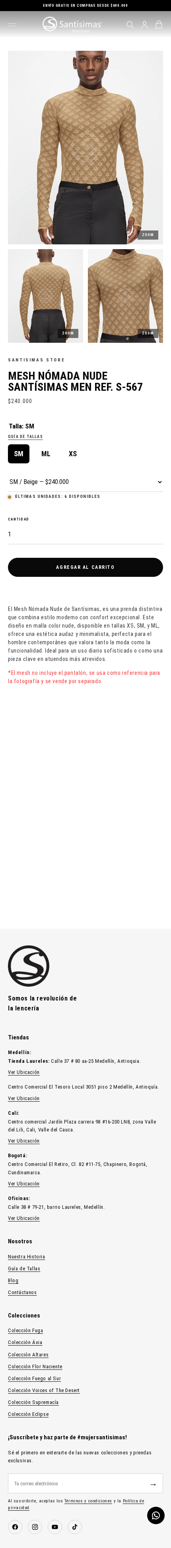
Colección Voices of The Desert (44, 1390)
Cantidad (18, 519)
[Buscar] (130, 25)
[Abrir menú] (13, 24)
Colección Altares (28, 1355)
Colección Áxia (25, 1342)
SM (18, 453)
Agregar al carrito (85, 567)
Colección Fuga (25, 1330)
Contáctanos (22, 1292)
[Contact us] (156, 1515)
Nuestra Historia (26, 1257)
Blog (13, 1280)
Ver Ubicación (24, 1072)
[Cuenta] (144, 25)
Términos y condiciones (88, 1501)
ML (46, 453)
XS (73, 453)
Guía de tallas (25, 436)
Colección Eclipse (28, 1414)
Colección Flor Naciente (35, 1366)
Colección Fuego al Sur (34, 1378)
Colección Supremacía (33, 1402)
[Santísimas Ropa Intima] (72, 25)
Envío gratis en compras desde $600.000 (85, 6)
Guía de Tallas (24, 1268)
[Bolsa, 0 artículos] (159, 25)
